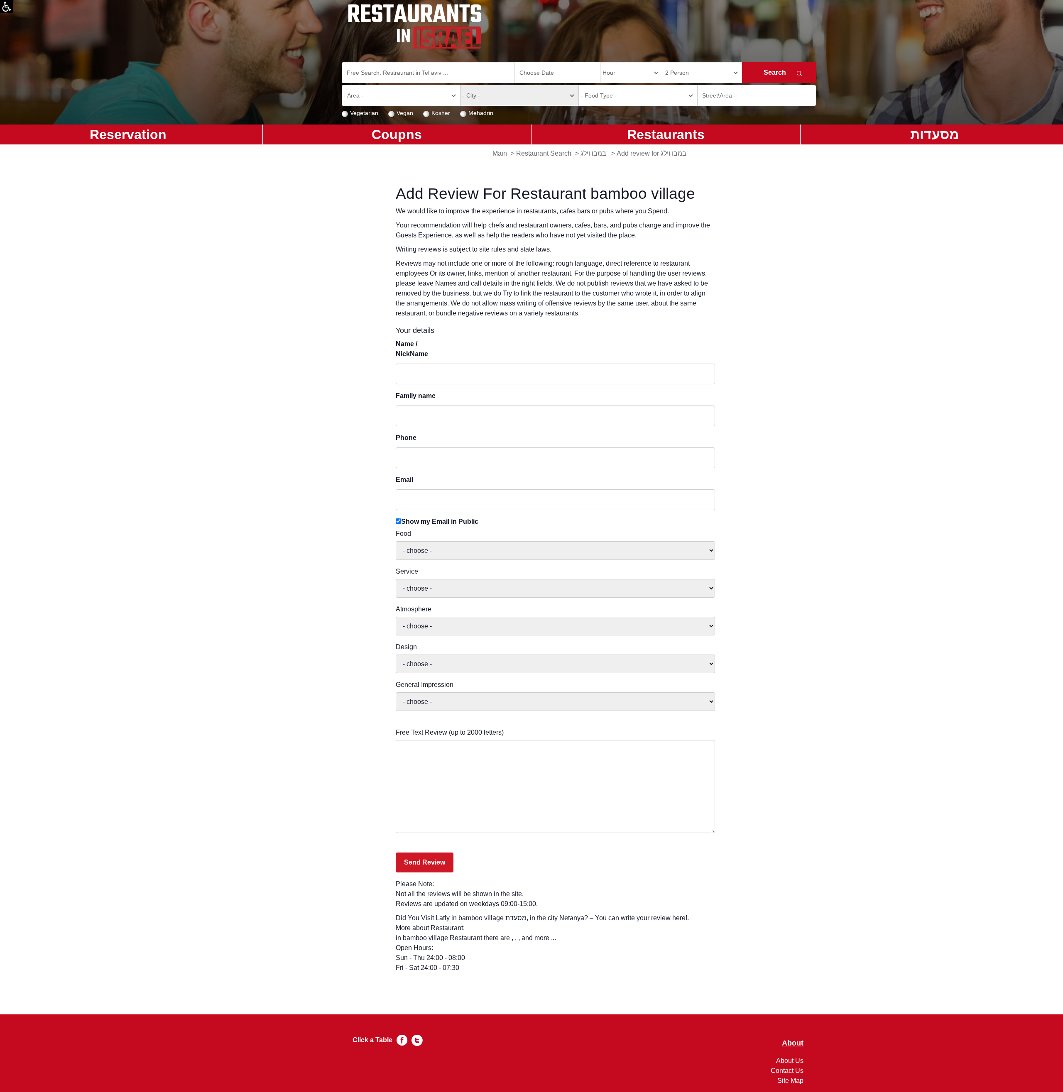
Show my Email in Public (439, 521)
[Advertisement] (40, 278)
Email (404, 479)
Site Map (790, 1080)
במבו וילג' (593, 153)
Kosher (440, 113)
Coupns (397, 134)
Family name (416, 395)
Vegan (405, 113)
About (792, 1043)
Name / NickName (412, 348)
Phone (406, 437)
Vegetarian (364, 113)
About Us (789, 1060)
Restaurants (666, 134)
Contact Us (787, 1070)
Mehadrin (480, 113)
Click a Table (372, 1039)
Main (499, 153)
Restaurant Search (543, 153)
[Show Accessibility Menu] (6, 6)
